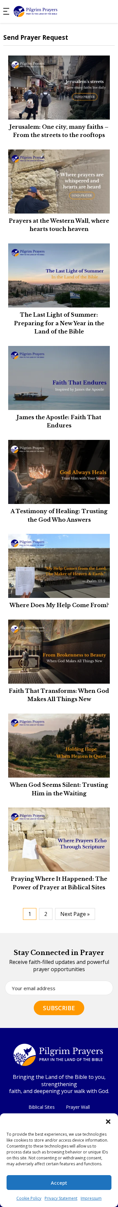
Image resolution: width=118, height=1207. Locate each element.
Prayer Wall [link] (78, 1107)
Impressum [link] (91, 1198)
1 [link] (29, 914)
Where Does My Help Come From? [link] (59, 605)
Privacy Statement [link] (61, 1198)
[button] (108, 1121)
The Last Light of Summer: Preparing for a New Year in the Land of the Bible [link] (59, 323)
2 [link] (45, 914)
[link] (49, 11)
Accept (59, 1182)
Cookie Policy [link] (28, 1198)
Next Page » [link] (75, 914)
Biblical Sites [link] (42, 1107)
